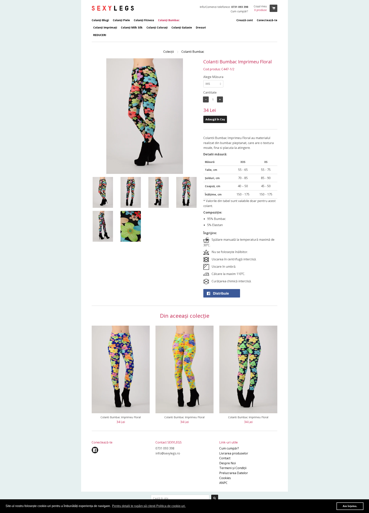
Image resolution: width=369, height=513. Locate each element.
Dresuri (201, 27)
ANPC (223, 483)
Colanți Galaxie (181, 27)
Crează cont (244, 20)
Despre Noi (227, 463)
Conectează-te (267, 20)
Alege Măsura (213, 77)
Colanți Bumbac (169, 20)
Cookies (225, 478)
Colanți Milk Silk (132, 27)
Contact (224, 458)
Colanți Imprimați (105, 27)
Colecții (168, 51)
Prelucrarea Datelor (233, 473)
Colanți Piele (121, 20)
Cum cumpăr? (229, 448)
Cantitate (210, 92)
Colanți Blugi (100, 20)
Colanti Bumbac (192, 51)
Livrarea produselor (233, 453)
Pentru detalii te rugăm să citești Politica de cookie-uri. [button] (149, 506)
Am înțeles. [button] (350, 506)
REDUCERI (99, 35)
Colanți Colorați (157, 27)
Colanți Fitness (144, 20)
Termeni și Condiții (232, 468)
